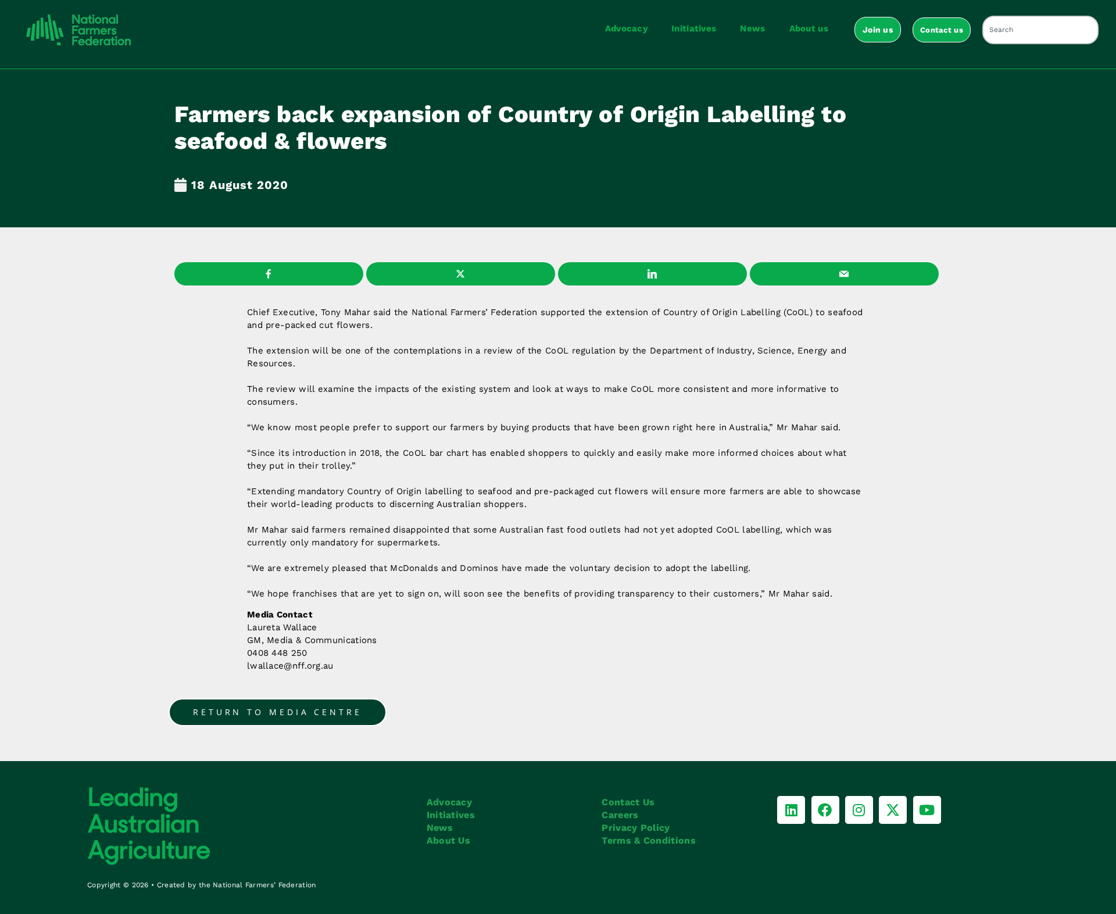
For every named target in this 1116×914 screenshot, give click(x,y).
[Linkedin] (791, 810)
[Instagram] (859, 810)
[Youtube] (927, 810)
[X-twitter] (893, 810)
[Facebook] (825, 810)
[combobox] (1040, 30)
